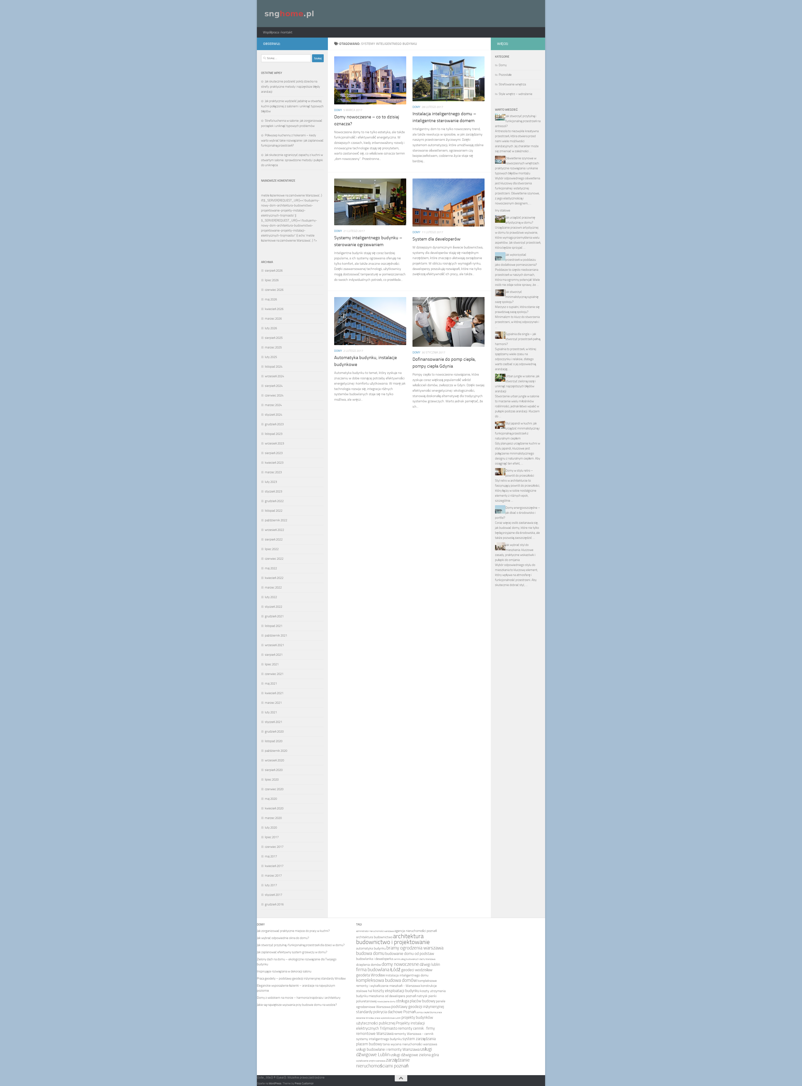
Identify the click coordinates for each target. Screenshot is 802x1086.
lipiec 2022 (272, 549)
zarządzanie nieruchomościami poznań (383, 1063)
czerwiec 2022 (274, 559)
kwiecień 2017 (274, 866)
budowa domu (370, 953)
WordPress (275, 1083)
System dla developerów (436, 239)
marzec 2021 (273, 703)
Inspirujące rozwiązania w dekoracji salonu (284, 971)
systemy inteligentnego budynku (379, 1039)
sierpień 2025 (274, 338)
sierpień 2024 (274, 386)
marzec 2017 (273, 875)
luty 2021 (271, 712)
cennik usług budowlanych (406, 959)
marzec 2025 (273, 347)
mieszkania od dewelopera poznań (392, 996)
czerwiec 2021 (274, 674)
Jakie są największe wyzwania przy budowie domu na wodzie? (297, 1005)
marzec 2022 (273, 587)
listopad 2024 (273, 366)
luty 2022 (271, 597)
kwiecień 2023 (274, 463)
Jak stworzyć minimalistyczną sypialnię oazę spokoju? (516, 297)
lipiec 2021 (272, 664)
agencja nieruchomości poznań (415, 931)
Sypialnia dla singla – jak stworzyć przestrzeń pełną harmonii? (517, 339)
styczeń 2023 (273, 491)
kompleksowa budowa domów (386, 980)
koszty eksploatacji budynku (396, 990)
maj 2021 (271, 683)
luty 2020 (271, 827)
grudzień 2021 (274, 616)
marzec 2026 (273, 318)
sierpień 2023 (274, 453)
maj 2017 (271, 856)
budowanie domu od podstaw (409, 953)
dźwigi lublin (430, 964)
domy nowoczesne (400, 964)
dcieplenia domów (368, 965)
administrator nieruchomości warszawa (375, 931)
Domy (338, 110)
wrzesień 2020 (274, 760)
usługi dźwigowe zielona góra (414, 1054)
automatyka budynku (371, 948)
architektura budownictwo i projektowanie (393, 939)
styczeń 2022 (273, 607)
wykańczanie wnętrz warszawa (370, 1060)
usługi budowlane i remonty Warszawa (388, 1049)
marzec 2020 (273, 818)
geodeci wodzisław (416, 969)
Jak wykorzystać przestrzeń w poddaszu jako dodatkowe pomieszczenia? (516, 260)
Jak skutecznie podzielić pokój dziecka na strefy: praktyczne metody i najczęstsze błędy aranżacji (290, 87)
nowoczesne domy (386, 1001)
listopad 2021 (273, 626)
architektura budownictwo (374, 937)
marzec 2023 (273, 472)
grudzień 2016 (274, 904)
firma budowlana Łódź (378, 969)
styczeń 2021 (273, 722)
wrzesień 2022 (274, 530)
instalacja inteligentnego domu (407, 975)
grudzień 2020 (274, 731)
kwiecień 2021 (274, 693)
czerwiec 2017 (274, 847)
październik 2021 (276, 635)
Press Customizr (304, 1083)
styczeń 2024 (273, 414)
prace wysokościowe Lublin (388, 1018)
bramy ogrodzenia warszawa (414, 948)
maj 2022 (271, 568)
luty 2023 (271, 482)
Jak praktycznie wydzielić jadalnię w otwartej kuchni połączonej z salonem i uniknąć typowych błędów (292, 106)
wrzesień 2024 (274, 376)
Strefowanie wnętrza (512, 84)
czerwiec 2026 (274, 290)
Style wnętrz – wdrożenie (515, 94)
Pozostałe (505, 75)
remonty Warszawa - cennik (414, 1034)
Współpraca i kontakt (277, 32)
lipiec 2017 (272, 837)
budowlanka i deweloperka (374, 959)
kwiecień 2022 (274, 578)
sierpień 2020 (274, 770)
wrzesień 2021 (274, 645)
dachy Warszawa (427, 959)
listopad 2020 (273, 741)
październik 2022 (276, 520)
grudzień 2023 (274, 424)
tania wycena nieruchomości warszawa (410, 1044)
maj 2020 (271, 799)
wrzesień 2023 (274, 443)
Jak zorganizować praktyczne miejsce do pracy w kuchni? (293, 931)
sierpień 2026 (274, 270)
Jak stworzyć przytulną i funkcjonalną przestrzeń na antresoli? (518, 121)
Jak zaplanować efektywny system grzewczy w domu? (292, 952)
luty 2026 (271, 328)
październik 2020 (276, 751)
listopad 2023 (273, 434)
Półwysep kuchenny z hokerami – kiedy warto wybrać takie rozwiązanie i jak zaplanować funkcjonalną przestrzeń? (292, 140)
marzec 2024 (273, 405)
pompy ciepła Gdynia (426, 1012)
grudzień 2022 (274, 501)
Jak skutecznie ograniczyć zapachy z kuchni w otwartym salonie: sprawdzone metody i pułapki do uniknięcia (292, 160)
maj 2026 (271, 299)
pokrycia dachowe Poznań (394, 1011)
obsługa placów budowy (415, 1001)
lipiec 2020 (272, 779)
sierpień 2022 (274, 539)
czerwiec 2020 (274, 789)
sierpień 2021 (274, 655)
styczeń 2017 (273, 895)
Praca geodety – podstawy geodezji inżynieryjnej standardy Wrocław (301, 978)
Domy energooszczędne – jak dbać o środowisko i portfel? (517, 513)
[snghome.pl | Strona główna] (289, 13)
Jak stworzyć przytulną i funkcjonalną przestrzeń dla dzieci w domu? (301, 945)
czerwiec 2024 (274, 395)
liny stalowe (502, 210)
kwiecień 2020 (274, 808)
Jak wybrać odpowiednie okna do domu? (283, 938)
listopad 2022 (273, 511)
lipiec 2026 (272, 280)
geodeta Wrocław (370, 975)
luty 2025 (271, 357)
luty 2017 (271, 885)
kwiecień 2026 (274, 309)
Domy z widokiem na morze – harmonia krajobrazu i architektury (298, 998)
